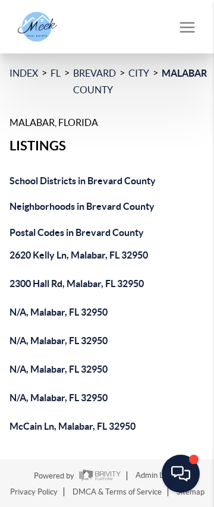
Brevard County (94, 81)
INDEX (24, 73)
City (138, 73)
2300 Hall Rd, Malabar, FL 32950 (77, 283)
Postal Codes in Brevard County (77, 232)
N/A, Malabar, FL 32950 (59, 312)
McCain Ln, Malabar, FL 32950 (73, 426)
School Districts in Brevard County (83, 180)
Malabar (184, 73)
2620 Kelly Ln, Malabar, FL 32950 (79, 255)
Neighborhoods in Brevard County (82, 206)
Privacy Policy (34, 491)
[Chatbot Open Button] (181, 474)
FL (56, 73)
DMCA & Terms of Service (117, 491)
